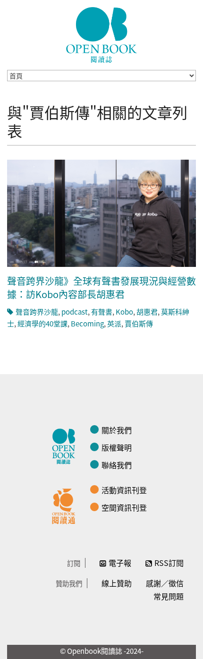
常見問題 (168, 596)
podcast (74, 312)
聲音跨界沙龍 (37, 312)
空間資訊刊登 (124, 507)
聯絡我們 (117, 465)
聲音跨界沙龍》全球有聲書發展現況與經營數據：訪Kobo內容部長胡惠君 (101, 287)
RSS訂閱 (169, 562)
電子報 (120, 562)
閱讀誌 (66, 445)
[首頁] (101, 35)
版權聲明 (117, 447)
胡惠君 (147, 312)
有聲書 (101, 312)
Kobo (124, 312)
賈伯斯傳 (139, 323)
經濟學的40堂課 (42, 323)
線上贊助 (117, 583)
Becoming (87, 323)
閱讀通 (66, 505)
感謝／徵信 (165, 583)
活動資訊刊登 (124, 490)
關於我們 (117, 430)
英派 (114, 323)
